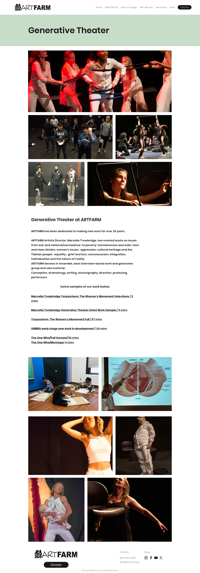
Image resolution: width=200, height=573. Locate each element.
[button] (111, 7)
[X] (161, 558)
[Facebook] (151, 558)
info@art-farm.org (129, 562)
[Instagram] (146, 558)
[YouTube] (156, 558)
